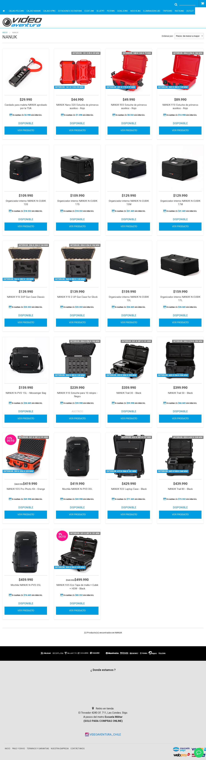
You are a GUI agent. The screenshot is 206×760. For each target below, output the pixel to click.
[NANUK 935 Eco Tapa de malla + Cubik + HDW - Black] (77, 552)
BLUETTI (100, 11)
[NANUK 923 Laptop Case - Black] (129, 456)
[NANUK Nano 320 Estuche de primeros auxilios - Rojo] (77, 72)
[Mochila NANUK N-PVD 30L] (77, 456)
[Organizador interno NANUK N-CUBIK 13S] (26, 168)
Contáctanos (77, 748)
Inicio (5, 33)
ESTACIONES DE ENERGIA (70, 11)
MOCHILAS (135, 11)
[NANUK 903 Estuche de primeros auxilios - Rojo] (129, 72)
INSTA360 (179, 11)
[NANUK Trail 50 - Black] (180, 360)
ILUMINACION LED (151, 11)
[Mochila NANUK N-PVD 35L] (26, 552)
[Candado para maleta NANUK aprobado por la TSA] (26, 72)
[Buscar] (176, 4)
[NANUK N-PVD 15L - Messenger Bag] (26, 360)
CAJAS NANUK (34, 11)
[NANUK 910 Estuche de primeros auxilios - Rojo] (180, 72)
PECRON (111, 11)
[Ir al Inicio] (24, 21)
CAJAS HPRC (49, 11)
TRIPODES (167, 11)
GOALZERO (122, 11)
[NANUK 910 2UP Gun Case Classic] (26, 264)
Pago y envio (18, 748)
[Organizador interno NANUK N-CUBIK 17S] (77, 168)
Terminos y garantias (38, 748)
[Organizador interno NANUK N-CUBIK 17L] (180, 264)
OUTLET (190, 11)
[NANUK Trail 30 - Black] (129, 360)
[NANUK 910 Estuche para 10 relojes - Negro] (77, 360)
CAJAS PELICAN (16, 11)
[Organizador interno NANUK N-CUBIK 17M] (180, 168)
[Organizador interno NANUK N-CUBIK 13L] (129, 264)
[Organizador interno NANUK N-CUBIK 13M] (129, 168)
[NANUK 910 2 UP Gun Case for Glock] (77, 264)
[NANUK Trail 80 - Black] (180, 456)
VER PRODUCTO (26, 130)
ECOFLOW (89, 11)
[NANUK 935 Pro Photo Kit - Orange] (26, 456)
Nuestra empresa (60, 748)
